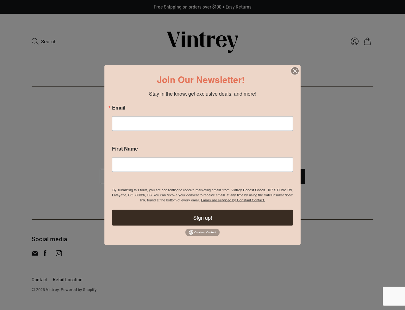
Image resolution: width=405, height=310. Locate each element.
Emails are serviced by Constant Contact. (233, 199)
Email (118, 107)
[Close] (295, 71)
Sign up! (202, 217)
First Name (125, 148)
